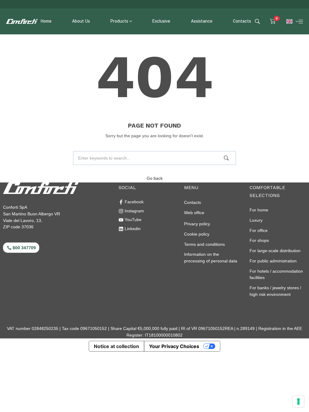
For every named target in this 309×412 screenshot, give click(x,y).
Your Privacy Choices (174, 346)
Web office (194, 212)
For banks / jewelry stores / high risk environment (275, 291)
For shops (259, 240)
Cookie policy (196, 234)
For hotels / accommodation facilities (276, 274)
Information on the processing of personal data (210, 257)
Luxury (256, 220)
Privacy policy (197, 223)
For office (259, 230)
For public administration (273, 260)
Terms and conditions (204, 244)
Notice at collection (116, 346)
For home (259, 210)
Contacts (192, 202)
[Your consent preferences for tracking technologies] (298, 401)
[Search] (226, 158)
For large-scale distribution (275, 250)
